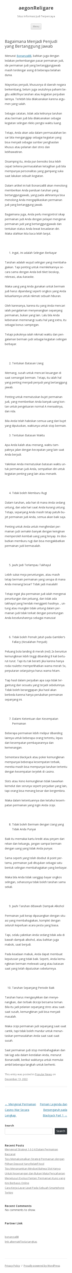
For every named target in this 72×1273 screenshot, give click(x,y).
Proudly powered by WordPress (42, 1265)
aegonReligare (36, 8)
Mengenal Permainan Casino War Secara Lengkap (20, 1109)
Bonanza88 (24, 56)
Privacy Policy (12, 1265)
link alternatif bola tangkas (21, 1241)
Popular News (43, 1074)
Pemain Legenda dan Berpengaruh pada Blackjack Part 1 (53, 1109)
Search (9, 1125)
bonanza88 (12, 1237)
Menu (36, 26)
